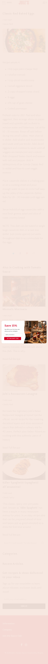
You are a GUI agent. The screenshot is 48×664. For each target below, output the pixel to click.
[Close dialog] (45, 322)
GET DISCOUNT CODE (12, 338)
